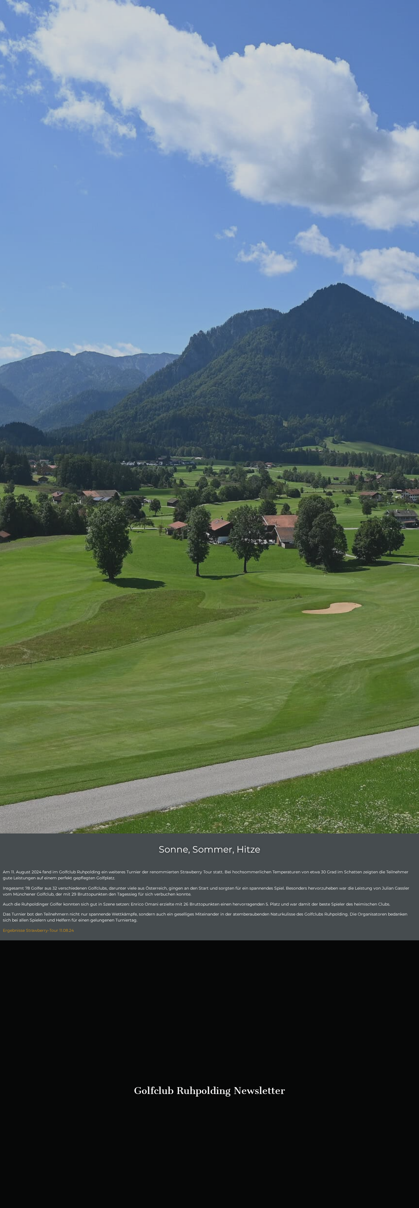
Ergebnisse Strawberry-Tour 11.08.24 (39, 930)
